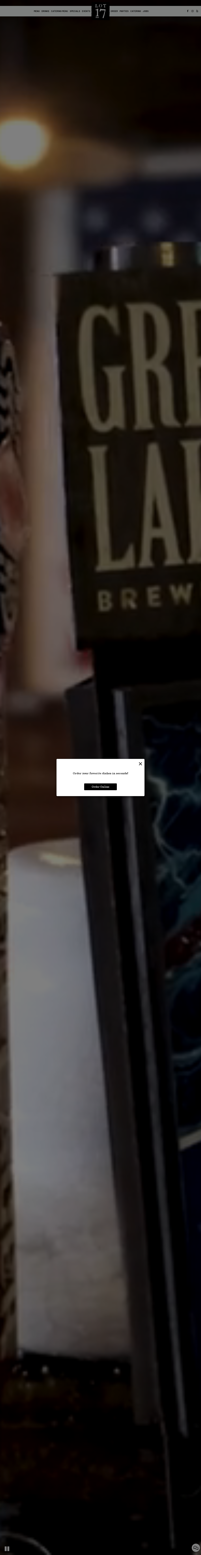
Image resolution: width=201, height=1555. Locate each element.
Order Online (100, 787)
